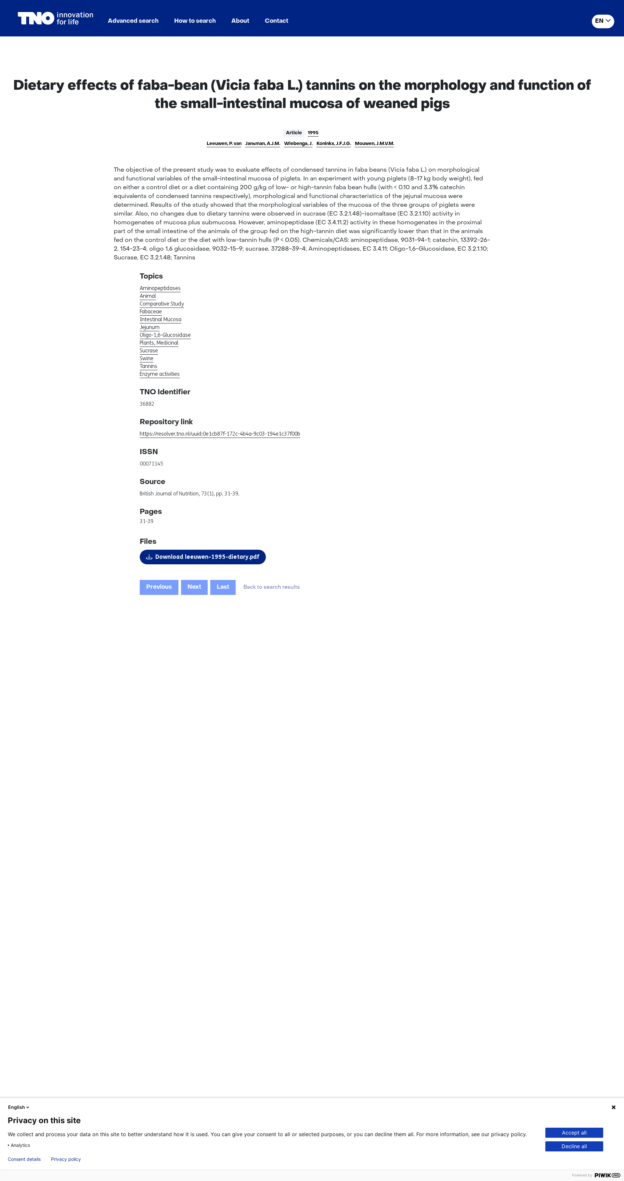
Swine (146, 358)
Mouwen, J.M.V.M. (374, 144)
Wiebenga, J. (298, 144)
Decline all (574, 1146)
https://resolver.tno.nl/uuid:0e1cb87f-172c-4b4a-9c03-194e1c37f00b (220, 434)
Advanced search (133, 21)
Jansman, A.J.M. (262, 144)
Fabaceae (151, 311)
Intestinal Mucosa (160, 319)
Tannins (148, 366)
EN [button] (599, 21)
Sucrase (149, 351)
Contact (276, 21)
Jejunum (150, 327)
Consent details (24, 1159)
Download (207, 556)
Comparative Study (162, 304)
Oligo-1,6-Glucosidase (165, 335)
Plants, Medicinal (159, 343)
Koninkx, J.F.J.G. (334, 144)
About (240, 21)
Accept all (574, 1132)
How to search (195, 21)
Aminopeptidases (160, 288)
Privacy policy (66, 1159)
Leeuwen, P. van (224, 144)
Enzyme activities (160, 374)
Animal (148, 296)
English (16, 1107)
